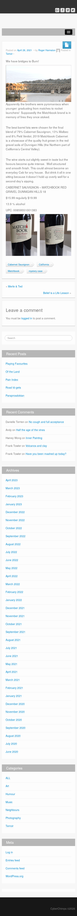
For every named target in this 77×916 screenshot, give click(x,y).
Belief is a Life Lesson (56, 293)
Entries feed (13, 860)
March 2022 (13, 584)
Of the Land (13, 371)
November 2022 (15, 520)
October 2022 (14, 528)
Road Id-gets (13, 387)
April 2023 (12, 480)
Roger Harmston (47, 50)
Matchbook (13, 271)
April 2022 (12, 576)
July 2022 (11, 552)
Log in (9, 852)
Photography (13, 818)
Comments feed (15, 868)
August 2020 (13, 736)
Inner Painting (34, 438)
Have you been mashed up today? (46, 454)
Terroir (9, 53)
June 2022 (12, 560)
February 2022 (14, 592)
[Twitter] (73, 10)
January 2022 (14, 600)
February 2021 (14, 688)
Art (7, 786)
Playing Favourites (16, 363)
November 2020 (15, 712)
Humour (10, 794)
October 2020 (14, 720)
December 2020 (15, 704)
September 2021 (15, 632)
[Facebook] (62, 10)
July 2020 (11, 743)
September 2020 (15, 728)
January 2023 (14, 504)
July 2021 (11, 648)
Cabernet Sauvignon (18, 264)
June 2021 (12, 656)
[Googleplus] (57, 10)
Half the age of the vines (30, 430)
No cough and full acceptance (46, 422)
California (44, 264)
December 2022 (15, 512)
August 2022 (13, 544)
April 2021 (12, 672)
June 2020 (12, 751)
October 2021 (14, 624)
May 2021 (11, 664)
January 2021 (14, 696)
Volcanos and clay (36, 446)
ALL (8, 778)
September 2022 (15, 536)
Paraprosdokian (15, 395)
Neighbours (12, 810)
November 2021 (15, 616)
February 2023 (14, 496)
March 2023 (13, 488)
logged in (26, 318)
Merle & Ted (15, 286)
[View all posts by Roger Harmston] (58, 50)
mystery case (35, 271)
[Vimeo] (68, 10)
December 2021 (15, 608)
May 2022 (11, 568)
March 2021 (13, 680)
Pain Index (12, 379)
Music (9, 802)
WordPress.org (14, 876)
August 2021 (13, 640)
